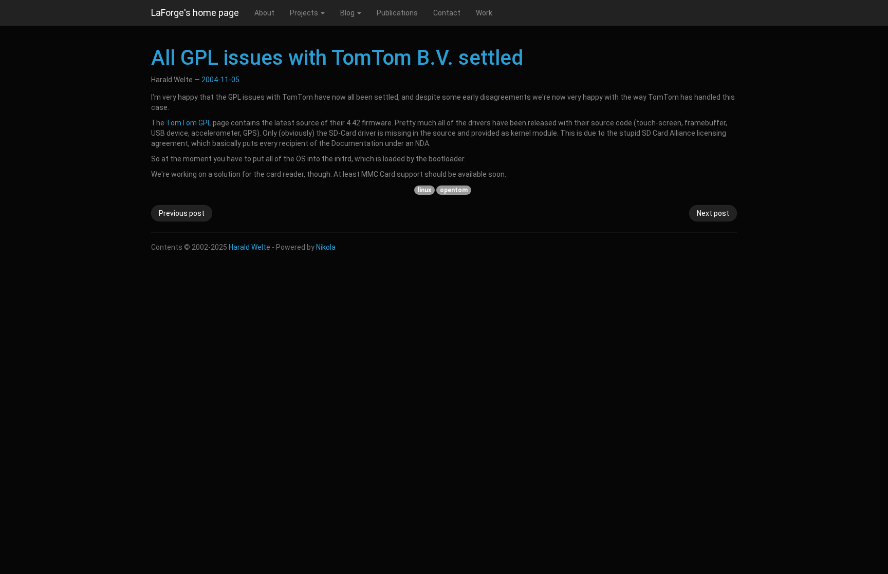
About (264, 13)
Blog (348, 13)
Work (484, 13)
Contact (446, 13)
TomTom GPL (188, 123)
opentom (454, 190)
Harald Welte (249, 247)
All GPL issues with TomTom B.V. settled (337, 58)
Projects (305, 13)
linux (424, 190)
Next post (713, 213)
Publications (397, 13)
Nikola (326, 247)
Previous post (182, 213)
